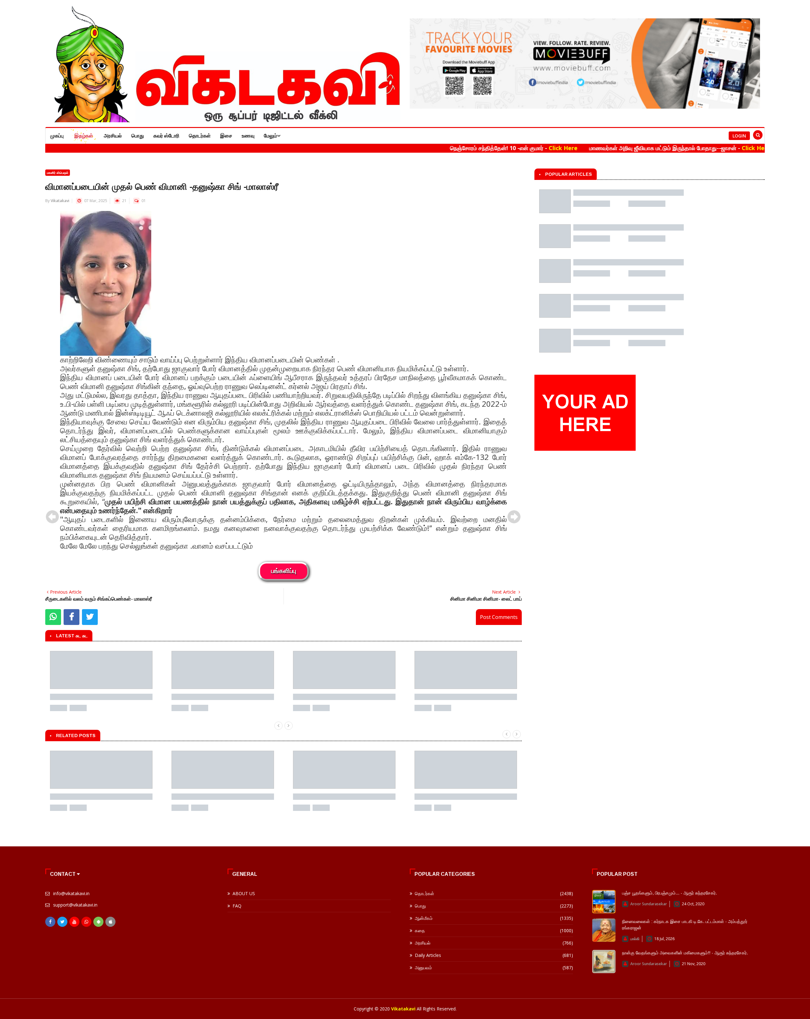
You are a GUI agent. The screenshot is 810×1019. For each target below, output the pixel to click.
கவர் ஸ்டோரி (166, 135)
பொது (137, 135)
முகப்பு (57, 135)
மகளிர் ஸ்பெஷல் (57, 172)
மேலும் (270, 135)
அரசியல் (113, 135)
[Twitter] (62, 922)
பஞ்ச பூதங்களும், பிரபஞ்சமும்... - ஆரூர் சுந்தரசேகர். (669, 892)
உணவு (248, 135)
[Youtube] (74, 922)
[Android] (98, 922)
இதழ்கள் (83, 135)
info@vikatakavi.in (71, 893)
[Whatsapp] (86, 922)
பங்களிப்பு (283, 571)
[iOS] (110, 922)
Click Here (516, 148)
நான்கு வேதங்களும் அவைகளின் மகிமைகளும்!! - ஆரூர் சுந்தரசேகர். (685, 952)
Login (739, 136)
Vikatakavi (60, 200)
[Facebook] (50, 922)
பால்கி (634, 938)
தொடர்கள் (200, 135)
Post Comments (499, 617)
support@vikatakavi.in (75, 905)
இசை (226, 135)
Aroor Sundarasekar (648, 904)
